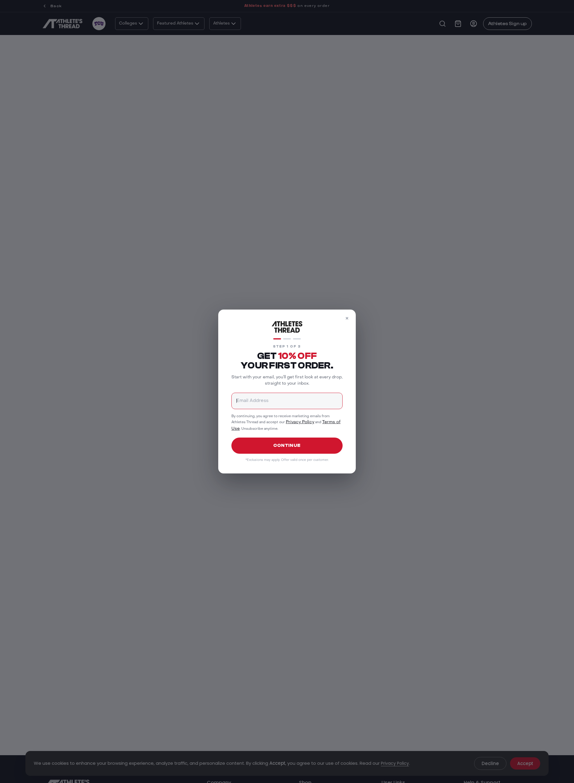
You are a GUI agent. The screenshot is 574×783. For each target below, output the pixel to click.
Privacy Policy (300, 422)
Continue (287, 445)
